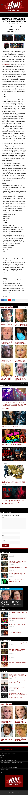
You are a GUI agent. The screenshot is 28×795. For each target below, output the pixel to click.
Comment (4, 517)
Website (3, 540)
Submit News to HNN (4, 757)
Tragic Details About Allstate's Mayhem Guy (6, 323)
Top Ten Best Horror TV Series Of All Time (13, 462)
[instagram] (18, 793)
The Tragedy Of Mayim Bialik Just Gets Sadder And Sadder (5, 603)
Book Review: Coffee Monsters (15, 656)
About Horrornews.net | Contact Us (7, 753)
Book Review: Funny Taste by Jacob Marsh (18, 643)
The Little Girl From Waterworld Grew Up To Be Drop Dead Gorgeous (21, 324)
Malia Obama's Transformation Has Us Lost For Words (7, 360)
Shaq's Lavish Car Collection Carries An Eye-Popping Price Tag (20, 342)
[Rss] (9, 793)
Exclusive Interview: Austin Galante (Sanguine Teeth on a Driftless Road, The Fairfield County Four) (17, 675)
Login (1, 772)
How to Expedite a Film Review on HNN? (8, 767)
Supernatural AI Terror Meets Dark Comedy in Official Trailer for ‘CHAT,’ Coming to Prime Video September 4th (14, 502)
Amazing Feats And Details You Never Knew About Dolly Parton (7, 721)
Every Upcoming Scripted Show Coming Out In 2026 (20, 739)
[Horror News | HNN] (14, 6)
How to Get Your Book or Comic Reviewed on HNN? (11, 762)
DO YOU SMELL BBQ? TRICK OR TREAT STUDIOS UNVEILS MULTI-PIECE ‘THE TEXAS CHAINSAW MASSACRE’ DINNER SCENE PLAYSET (14, 481)
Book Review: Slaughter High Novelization (18, 662)
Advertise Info (3, 755)
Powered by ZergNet (23, 383)
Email (3, 535)
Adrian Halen (5, 23)
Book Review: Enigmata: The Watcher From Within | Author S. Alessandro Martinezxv (17, 651)
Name (3, 530)
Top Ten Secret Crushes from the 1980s (12, 444)
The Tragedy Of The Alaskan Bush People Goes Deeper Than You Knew (20, 378)
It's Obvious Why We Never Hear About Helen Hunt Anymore (20, 721)
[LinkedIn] (15, 793)
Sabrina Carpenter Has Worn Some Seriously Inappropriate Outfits (20, 360)
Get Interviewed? (4, 765)
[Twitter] (12, 793)
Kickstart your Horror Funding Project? (8, 760)
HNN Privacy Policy (4, 769)
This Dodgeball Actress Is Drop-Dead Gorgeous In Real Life (16, 603)
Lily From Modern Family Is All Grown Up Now (7, 739)
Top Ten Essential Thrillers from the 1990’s (13, 426)
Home (1, 13)
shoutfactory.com (5, 64)
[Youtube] (16, 793)
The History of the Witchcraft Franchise (17, 555)
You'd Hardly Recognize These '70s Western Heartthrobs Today (7, 378)
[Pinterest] (13, 793)
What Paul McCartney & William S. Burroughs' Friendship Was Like (7, 342)
